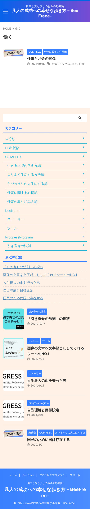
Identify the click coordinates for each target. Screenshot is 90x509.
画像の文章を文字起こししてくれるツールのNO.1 (40, 275)
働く (74, 63)
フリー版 (75, 475)
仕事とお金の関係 (41, 58)
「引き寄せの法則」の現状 (23, 267)
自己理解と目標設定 (18, 290)
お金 (81, 63)
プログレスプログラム (52, 475)
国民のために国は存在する (23, 298)
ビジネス (64, 63)
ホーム (13, 475)
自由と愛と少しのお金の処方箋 (45, 483)
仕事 (55, 63)
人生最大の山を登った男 (21, 282)
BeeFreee (28, 475)
